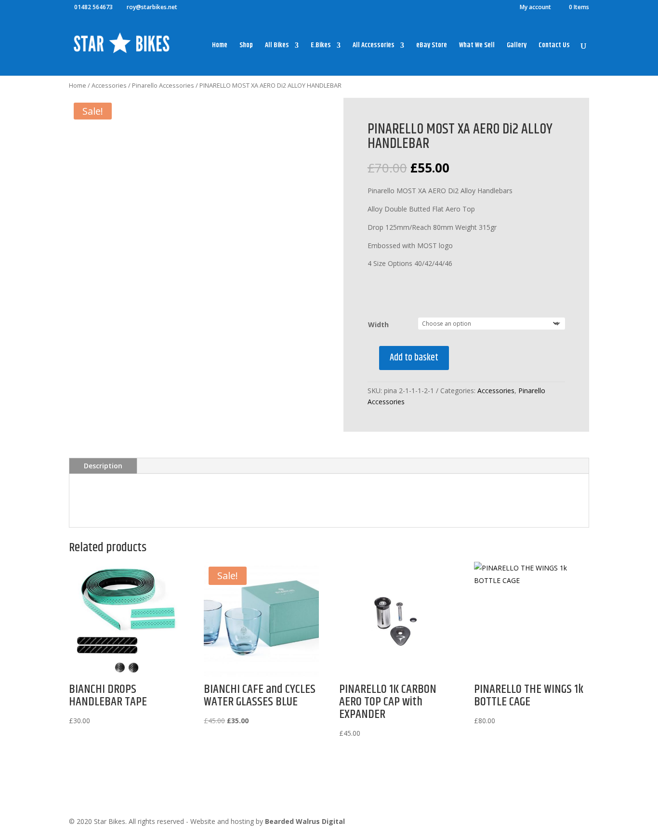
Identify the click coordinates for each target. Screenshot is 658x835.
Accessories (109, 85)
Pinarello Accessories (163, 85)
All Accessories (374, 46)
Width (378, 324)
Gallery (516, 46)
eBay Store (431, 46)
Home (219, 46)
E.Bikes (321, 46)
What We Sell (477, 46)
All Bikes (277, 46)
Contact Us (554, 46)
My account (535, 7)
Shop (246, 46)
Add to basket (414, 357)
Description (103, 465)
